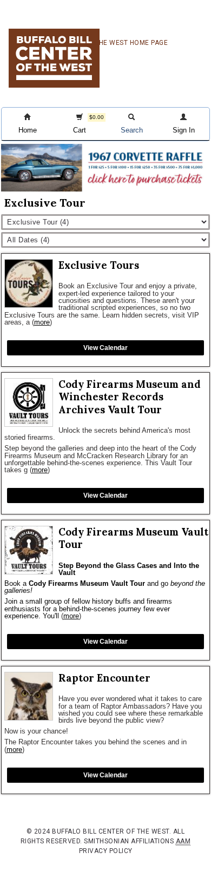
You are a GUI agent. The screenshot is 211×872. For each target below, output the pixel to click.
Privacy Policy (106, 851)
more (42, 322)
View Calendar (105, 348)
